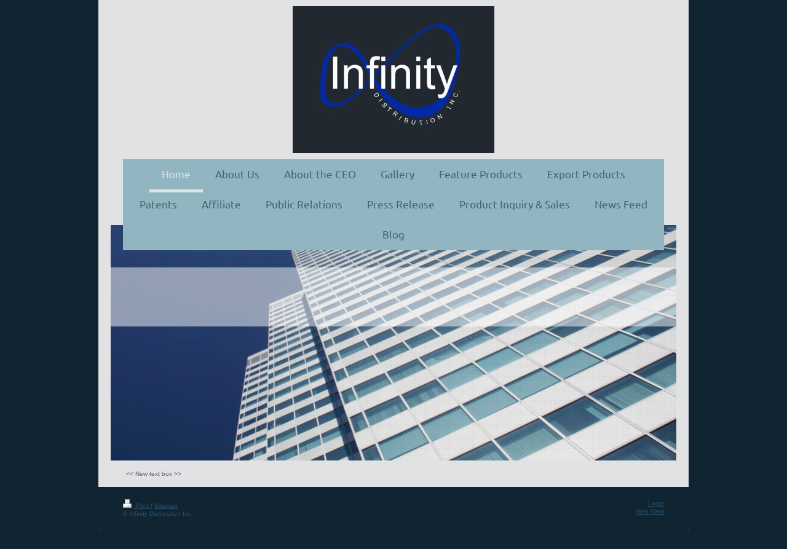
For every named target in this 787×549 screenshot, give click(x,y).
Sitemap (166, 505)
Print (142, 505)
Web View (650, 511)
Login (656, 503)
